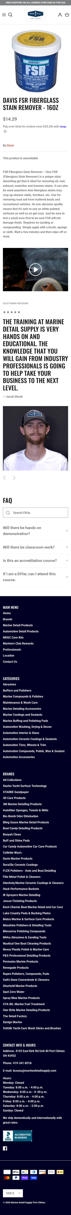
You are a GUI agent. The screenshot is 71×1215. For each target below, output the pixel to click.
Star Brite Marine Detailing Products (26, 1010)
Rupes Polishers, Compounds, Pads (26, 974)
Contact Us (10, 661)
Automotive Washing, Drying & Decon (27, 726)
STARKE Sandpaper (16, 792)
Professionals (12, 649)
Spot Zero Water (13, 992)
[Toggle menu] (4, 15)
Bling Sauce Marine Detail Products (26, 822)
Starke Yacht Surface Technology (25, 786)
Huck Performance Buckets (21, 889)
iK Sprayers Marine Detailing (21, 895)
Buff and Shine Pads (16, 840)
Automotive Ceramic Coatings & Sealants (30, 739)
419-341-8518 (22, 1063)
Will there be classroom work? (29, 547)
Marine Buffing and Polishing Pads (25, 721)
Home (7, 613)
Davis (10, 145)
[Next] (14, 478)
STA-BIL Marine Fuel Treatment (24, 1004)
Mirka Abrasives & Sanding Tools (24, 937)
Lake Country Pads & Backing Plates (27, 913)
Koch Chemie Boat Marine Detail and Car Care (33, 907)
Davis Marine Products (17, 858)
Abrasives (9, 684)
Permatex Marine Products (20, 961)
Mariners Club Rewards (18, 643)
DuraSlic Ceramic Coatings (20, 864)
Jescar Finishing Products (20, 901)
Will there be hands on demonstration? (22, 531)
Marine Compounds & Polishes (23, 696)
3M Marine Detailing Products (22, 804)
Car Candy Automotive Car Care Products (30, 846)
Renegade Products (16, 967)
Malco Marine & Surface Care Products (28, 919)
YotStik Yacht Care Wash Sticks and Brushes (32, 1028)
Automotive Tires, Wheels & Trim (24, 745)
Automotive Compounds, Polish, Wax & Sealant (33, 751)
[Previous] (4, 478)
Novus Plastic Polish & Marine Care (26, 949)
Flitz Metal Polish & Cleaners (21, 877)
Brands (7, 619)
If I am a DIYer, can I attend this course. (29, 577)
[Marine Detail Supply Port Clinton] (35, 14)
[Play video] (35, 269)
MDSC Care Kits (13, 637)
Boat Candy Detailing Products (22, 828)
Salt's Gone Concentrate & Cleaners (26, 979)
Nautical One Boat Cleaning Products (27, 943)
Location (8, 655)
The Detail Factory (15, 1016)
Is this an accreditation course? (30, 560)
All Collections (12, 780)
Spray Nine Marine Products (21, 998)
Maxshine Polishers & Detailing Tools (27, 925)
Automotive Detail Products (21, 631)
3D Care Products (14, 798)
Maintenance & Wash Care (20, 702)
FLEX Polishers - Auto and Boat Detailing (29, 870)
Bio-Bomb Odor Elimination (20, 816)
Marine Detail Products (18, 625)
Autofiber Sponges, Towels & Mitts (25, 810)
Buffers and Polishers (17, 690)
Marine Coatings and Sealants (22, 714)
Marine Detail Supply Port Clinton (28, 1202)
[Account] (59, 15)
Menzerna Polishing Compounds (24, 931)
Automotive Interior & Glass (21, 733)
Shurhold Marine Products (20, 986)
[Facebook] (5, 1148)
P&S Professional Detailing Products (26, 955)
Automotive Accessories (19, 757)
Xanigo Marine (12, 1022)
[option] (35, 59)
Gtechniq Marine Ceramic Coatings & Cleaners (33, 883)
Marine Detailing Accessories (22, 708)
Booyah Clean (12, 834)
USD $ (10, 1193)
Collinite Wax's (12, 852)
